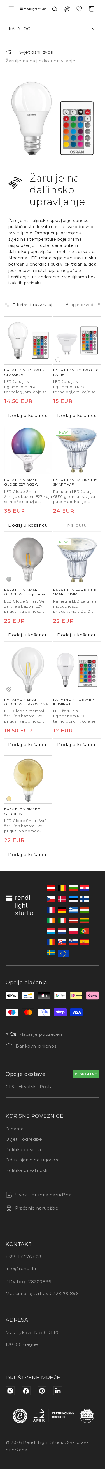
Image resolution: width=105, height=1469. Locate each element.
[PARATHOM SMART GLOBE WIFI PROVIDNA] (28, 670)
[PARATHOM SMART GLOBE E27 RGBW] (28, 450)
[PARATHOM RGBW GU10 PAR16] (77, 340)
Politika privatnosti (27, 1170)
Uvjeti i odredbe (24, 1139)
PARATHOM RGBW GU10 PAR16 (76, 372)
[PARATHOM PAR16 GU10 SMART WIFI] (77, 450)
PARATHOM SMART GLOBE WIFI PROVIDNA (26, 701)
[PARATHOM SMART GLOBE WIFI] (28, 779)
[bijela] (57, 359)
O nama (15, 1128)
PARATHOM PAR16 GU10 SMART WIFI (75, 482)
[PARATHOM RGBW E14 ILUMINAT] (77, 670)
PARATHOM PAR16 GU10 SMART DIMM (75, 592)
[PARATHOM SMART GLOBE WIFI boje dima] (28, 560)
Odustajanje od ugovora (33, 1160)
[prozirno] (8, 688)
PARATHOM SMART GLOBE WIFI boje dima (24, 592)
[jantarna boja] (8, 798)
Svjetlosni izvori (36, 52)
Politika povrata (23, 1149)
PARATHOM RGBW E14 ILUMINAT (74, 701)
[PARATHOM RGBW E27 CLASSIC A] (28, 340)
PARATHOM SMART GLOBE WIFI (22, 811)
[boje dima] (8, 579)
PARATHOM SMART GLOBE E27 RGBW (22, 482)
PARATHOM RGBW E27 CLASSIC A (25, 372)
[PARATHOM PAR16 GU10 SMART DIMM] (77, 560)
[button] (11, 9)
